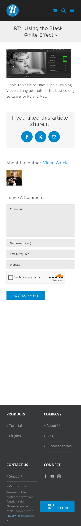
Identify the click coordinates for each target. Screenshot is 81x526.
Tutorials (16, 425)
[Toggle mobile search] (63, 10)
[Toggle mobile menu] (72, 10)
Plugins (15, 436)
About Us (54, 425)
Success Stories (59, 446)
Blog (50, 436)
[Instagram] (59, 476)
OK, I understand (57, 506)
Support (15, 476)
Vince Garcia (56, 163)
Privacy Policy (15, 516)
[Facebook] (45, 476)
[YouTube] (52, 476)
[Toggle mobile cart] (55, 10)
